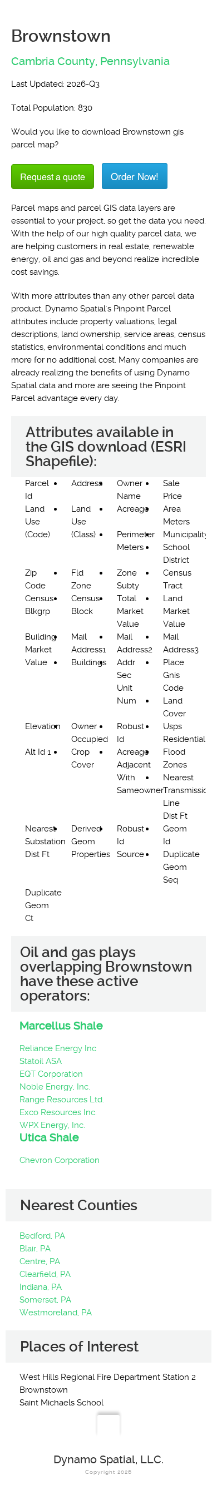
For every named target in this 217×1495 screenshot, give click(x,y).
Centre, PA (39, 1261)
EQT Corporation (51, 1074)
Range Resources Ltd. (61, 1100)
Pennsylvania (135, 61)
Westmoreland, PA (55, 1313)
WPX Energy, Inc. (52, 1125)
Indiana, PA (40, 1287)
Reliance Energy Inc (57, 1048)
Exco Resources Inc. (58, 1112)
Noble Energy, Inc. (54, 1087)
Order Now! (135, 176)
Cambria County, (54, 61)
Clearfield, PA (45, 1274)
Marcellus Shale (61, 1025)
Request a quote (52, 176)
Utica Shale (49, 1137)
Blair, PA (35, 1249)
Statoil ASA (40, 1061)
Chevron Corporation (59, 1160)
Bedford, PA (42, 1236)
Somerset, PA (45, 1300)
